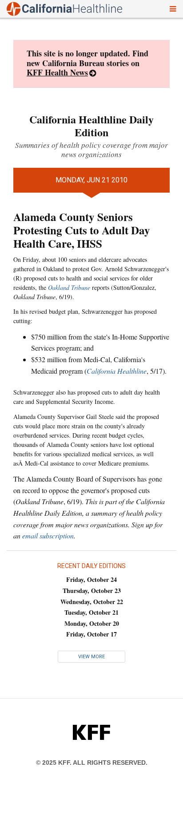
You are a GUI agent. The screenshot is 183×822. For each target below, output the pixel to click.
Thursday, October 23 (92, 590)
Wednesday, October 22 (91, 601)
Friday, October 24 (91, 579)
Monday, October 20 (91, 623)
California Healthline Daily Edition (91, 125)
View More (91, 657)
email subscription (48, 535)
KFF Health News (57, 72)
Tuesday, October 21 (91, 612)
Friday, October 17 (91, 634)
